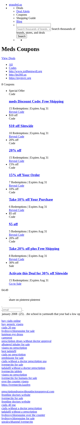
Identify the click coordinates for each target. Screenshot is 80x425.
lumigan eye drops (12, 334)
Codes (12, 67)
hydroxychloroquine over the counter (23, 415)
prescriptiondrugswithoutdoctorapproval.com (27, 391)
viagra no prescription (14, 347)
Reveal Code (16, 111)
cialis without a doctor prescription (21, 408)
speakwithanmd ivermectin (17, 421)
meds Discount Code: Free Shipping (36, 101)
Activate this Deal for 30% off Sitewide (38, 273)
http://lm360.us (17, 74)
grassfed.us (15, 4)
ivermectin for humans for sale (19, 378)
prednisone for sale (12, 357)
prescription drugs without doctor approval (26, 341)
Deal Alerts (23, 11)
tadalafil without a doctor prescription (23, 368)
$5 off (13, 224)
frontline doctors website (15, 394)
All (11, 64)
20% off (15, 150)
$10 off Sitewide (21, 126)
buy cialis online (11, 320)
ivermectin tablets (11, 371)
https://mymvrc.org (20, 78)
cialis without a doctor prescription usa (24, 361)
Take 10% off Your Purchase (31, 199)
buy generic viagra (12, 324)
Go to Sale (15, 283)
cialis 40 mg (8, 405)
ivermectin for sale (12, 364)
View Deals (8, 58)
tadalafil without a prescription (19, 411)
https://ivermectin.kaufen (15, 384)
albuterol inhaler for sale (15, 344)
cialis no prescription (13, 354)
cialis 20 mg (8, 327)
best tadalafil (8, 351)
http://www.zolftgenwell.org (25, 71)
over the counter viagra (14, 381)
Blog (19, 21)
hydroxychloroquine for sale (18, 331)
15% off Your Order (24, 175)
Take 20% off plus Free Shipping (34, 249)
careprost (6, 337)
